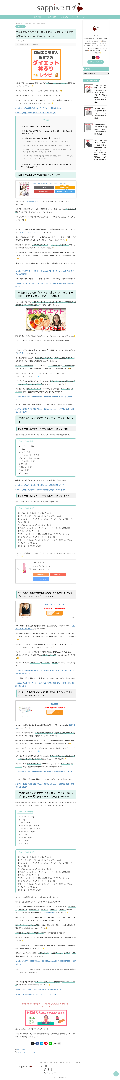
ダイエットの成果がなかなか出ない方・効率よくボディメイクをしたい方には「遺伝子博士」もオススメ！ (48, 157)
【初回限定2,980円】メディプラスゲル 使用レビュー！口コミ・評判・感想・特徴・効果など (100, 129)
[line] (50, 1043)
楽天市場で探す (43, 191)
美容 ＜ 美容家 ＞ (52, 17)
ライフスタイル (81, 17)
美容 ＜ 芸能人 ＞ (38, 17)
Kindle (44, 187)
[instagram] (98, 57)
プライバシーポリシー (51, 1073)
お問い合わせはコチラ (96, 62)
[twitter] (33, 1043)
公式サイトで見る (53, 613)
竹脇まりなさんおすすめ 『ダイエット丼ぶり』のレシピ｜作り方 (46, 145)
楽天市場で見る (57, 574)
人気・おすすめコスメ (67, 17)
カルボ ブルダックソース (41, 566)
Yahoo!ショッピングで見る (41, 579)
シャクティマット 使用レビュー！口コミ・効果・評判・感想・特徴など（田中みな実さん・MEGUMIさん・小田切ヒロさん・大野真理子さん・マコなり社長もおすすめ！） (100, 150)
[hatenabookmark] (41, 1043)
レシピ (33, 1052)
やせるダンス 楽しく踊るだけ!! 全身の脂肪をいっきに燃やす (49, 183)
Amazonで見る (41, 574)
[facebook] (37, 1043)
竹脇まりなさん (21, 1049)
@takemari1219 (32, 201)
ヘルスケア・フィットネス (24, 1052)
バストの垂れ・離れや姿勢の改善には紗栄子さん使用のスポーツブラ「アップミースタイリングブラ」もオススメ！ (48, 150)
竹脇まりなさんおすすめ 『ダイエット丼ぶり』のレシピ (41, 138)
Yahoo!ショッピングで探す (64, 191)
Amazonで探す (64, 187)
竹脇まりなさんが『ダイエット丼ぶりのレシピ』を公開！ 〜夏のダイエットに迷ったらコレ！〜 (46, 132)
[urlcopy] (59, 1043)
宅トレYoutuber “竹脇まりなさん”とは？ (36, 126)
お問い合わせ (48, 1069)
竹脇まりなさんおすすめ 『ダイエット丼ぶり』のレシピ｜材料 (45, 141)
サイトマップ (48, 1071)
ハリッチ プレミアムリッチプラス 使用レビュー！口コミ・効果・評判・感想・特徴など (100, 113)
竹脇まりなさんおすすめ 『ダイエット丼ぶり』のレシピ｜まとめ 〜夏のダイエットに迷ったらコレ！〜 (45, 166)
